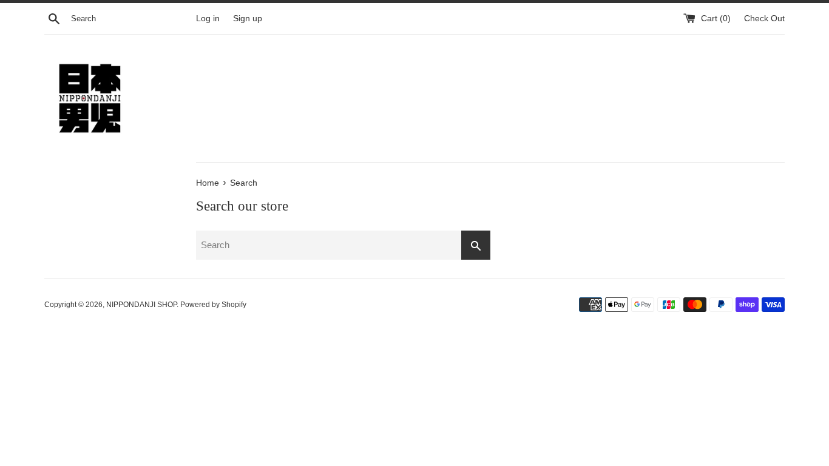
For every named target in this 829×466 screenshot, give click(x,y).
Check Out (764, 18)
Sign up (247, 18)
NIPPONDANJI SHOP (141, 304)
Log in (208, 18)
